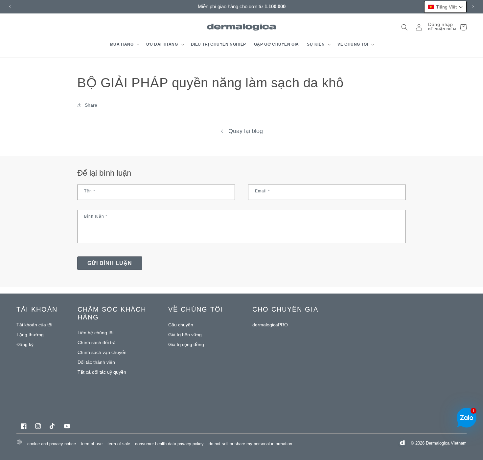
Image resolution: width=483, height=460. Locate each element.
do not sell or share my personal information (250, 443)
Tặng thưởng (30, 334)
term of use (92, 443)
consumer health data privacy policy (169, 443)
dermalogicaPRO (270, 324)
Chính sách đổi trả (97, 342)
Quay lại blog (245, 131)
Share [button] (91, 105)
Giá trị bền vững (185, 334)
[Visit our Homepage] (242, 27)
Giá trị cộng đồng (186, 344)
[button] (124, 44)
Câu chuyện (180, 324)
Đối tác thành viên (96, 362)
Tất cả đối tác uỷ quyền (102, 372)
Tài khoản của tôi (34, 324)
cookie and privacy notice (51, 443)
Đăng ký (25, 344)
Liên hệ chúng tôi (95, 332)
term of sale (118, 443)
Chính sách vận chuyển (102, 352)
